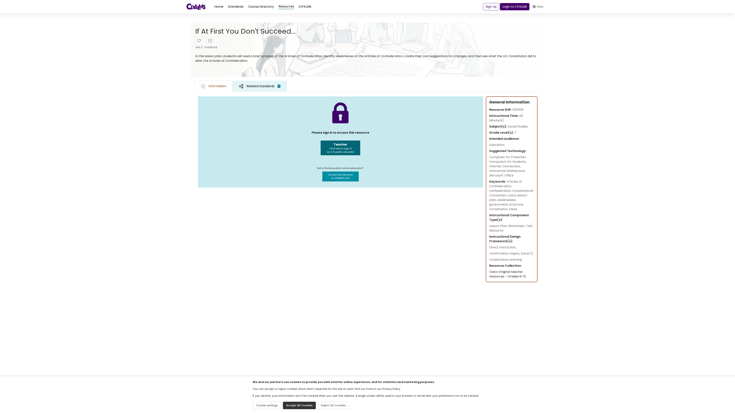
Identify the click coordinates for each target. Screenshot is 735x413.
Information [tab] (217, 86)
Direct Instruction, (502, 247)
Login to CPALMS (514, 6)
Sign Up (491, 6)
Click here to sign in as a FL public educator (340, 148)
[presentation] (260, 86)
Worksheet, (517, 226)
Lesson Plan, (498, 226)
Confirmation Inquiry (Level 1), (511, 253)
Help (540, 6)
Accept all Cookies (299, 405)
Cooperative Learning (505, 259)
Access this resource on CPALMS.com (340, 176)
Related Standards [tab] (263, 86)
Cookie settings (267, 405)
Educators (497, 145)
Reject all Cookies (333, 405)
